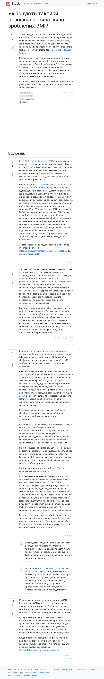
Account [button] (90, 3)
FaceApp (67, 50)
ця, (44, 580)
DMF (59, 167)
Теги (46, 3)
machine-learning (26, 93)
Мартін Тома (68, 655)
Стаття (60, 468)
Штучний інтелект (32, 3)
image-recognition (26, 96)
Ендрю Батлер (67, 93)
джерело (69, 96)
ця (38, 580)
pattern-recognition (27, 99)
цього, (47, 399)
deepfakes (23, 102)
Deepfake (56, 50)
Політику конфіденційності (26, 676)
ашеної (70, 533)
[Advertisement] (46, 125)
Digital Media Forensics (36, 161)
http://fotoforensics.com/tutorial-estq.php (39, 650)
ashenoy (30, 593)
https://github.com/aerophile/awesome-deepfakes (43, 251)
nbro (71, 259)
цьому (22, 396)
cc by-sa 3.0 (71, 669)
